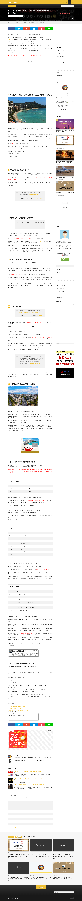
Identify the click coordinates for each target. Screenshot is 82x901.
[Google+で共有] (26, 28)
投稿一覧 (30, 755)
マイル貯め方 (19, 5)
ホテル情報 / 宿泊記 (60, 65)
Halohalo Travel (20, 898)
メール (9, 816)
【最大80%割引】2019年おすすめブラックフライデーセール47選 (28, 778)
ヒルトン (58, 59)
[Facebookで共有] (11, 28)
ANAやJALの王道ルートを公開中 (65, 249)
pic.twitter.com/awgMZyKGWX (36, 312)
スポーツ (58, 53)
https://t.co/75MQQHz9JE (34, 194)
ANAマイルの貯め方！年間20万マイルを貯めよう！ (19, 706)
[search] (73, 6)
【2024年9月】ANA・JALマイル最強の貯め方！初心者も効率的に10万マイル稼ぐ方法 (18, 856)
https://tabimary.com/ (40, 760)
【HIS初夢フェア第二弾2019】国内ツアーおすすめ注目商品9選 (27, 771)
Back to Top (41, 887)
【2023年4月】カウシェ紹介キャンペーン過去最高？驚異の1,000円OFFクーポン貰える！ (63, 856)
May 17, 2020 (38, 226)
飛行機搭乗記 (59, 75)
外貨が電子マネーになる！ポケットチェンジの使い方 (19, 710)
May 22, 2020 (41, 366)
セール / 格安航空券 (60, 56)
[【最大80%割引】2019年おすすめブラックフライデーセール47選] (10, 780)
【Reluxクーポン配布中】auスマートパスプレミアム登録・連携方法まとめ (40, 878)
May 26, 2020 (39, 315)
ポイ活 (46, 5)
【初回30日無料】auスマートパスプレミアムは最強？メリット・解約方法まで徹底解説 (18, 879)
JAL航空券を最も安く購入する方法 (16, 708)
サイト (9, 821)
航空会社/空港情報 (60, 68)
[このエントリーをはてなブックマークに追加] (34, 28)
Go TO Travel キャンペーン (35, 241)
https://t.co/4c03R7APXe (34, 363)
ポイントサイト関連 (61, 62)
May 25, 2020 (39, 198)
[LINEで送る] (49, 28)
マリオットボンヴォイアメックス (29, 5)
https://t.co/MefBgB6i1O (29, 224)
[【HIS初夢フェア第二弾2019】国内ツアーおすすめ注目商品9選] (10, 773)
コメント (9, 800)
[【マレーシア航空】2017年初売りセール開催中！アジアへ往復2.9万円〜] (10, 786)
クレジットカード (60, 50)
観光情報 (58, 72)
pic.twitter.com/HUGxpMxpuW (26, 195)
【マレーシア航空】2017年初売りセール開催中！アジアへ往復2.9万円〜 (29, 784)
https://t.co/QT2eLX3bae (24, 312)
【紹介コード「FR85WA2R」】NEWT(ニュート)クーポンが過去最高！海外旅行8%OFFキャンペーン (40, 856)
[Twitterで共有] (19, 28)
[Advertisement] (30, 72)
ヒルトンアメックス (40, 5)
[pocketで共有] (41, 28)
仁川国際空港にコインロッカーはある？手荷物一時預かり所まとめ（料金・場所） (63, 878)
